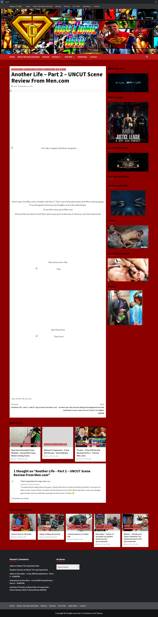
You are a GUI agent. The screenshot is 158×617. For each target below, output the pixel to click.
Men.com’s (31, 201)
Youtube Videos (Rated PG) (104, 528)
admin (15, 86)
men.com (28, 399)
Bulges (14, 526)
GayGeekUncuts (17, 69)
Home (28, 6)
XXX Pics (62, 69)
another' (19, 399)
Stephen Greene (16, 570)
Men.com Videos (49, 69)
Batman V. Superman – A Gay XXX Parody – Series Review (56, 451)
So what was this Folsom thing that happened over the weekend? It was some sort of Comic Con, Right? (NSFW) (81, 408)
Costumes (21, 526)
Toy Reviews (108, 526)
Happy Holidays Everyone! (49, 534)
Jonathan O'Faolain (17, 587)
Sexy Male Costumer (27, 444)
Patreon (58, 6)
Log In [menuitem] (7, 2)
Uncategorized (45, 528)
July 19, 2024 (106, 544)
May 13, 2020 (87, 459)
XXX (57, 69)
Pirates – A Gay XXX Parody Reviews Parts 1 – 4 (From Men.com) (88, 453)
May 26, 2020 (55, 456)
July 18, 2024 (135, 544)
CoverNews (86, 613)
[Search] (147, 57)
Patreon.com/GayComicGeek (87, 214)
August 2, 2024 (79, 539)
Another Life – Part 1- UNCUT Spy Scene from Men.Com (34, 405)
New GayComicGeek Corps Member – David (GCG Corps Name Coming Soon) (23, 453)
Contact (97, 6)
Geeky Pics (15, 444)
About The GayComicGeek (43, 6)
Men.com (90, 201)
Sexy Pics (86, 528)
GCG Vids (76, 6)
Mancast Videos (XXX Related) (33, 69)
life (23, 399)
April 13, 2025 (22, 537)
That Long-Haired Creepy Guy (33, 481)
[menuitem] (2, 2)
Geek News (87, 6)
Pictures (67, 6)
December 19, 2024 (52, 537)
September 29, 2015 (26, 86)
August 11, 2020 (23, 459)
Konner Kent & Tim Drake (21, 534)
